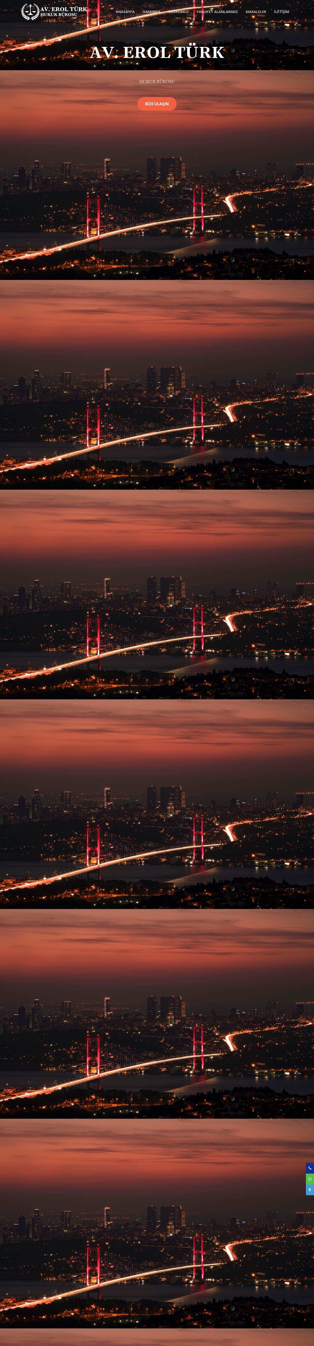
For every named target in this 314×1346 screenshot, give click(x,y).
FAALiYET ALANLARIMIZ (217, 11)
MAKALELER (256, 11)
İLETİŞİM (281, 11)
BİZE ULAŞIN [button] (157, 104)
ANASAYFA (125, 11)
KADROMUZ (179, 11)
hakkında (152, 11)
